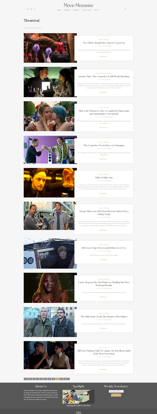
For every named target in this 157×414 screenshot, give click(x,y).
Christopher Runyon (108, 117)
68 (61, 379)
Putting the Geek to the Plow (78, 406)
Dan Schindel (108, 46)
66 (53, 379)
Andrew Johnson (108, 288)
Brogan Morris (108, 180)
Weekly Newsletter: (116, 386)
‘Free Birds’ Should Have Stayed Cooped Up (104, 43)
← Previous (28, 379)
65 (49, 379)
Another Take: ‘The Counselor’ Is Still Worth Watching (103, 76)
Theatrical (106, 39)
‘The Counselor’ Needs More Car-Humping (103, 145)
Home (59, 10)
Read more (104, 56)
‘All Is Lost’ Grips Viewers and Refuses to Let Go (104, 248)
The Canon (103, 73)
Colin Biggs (108, 79)
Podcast (96, 10)
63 (41, 379)
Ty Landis (107, 217)
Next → (67, 379)
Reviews (101, 39)
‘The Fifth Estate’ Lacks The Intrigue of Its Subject (103, 316)
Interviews (76, 10)
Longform (66, 10)
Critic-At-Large (86, 10)
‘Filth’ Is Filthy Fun (104, 177)
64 (45, 379)
